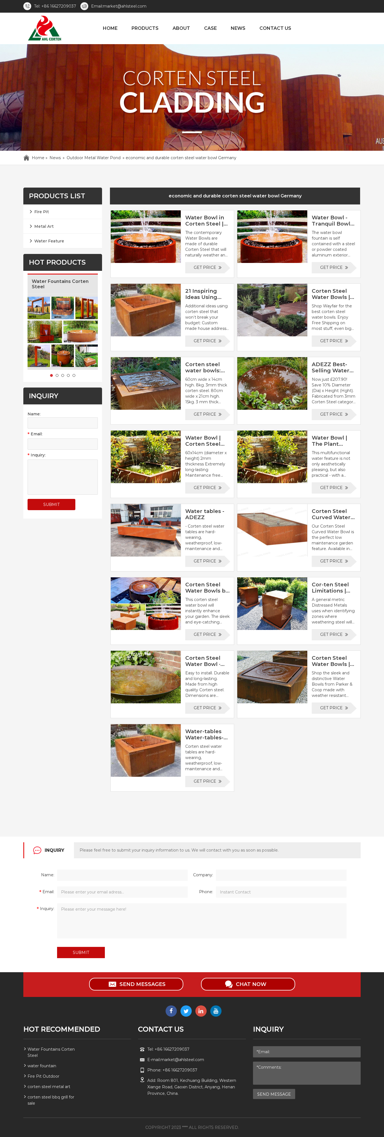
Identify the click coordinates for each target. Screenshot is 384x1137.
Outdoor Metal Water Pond (94, 157)
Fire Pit (41, 211)
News (55, 157)
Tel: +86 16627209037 (55, 6)
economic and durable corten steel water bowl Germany (235, 196)
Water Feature (49, 241)
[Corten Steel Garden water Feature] (44, 29)
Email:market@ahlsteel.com (118, 6)
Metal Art (44, 226)
